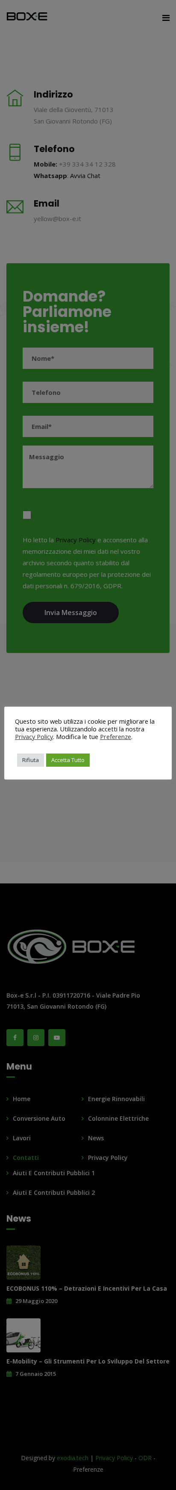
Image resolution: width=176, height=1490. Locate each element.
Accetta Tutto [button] (68, 760)
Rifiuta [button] (30, 760)
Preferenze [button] (115, 736)
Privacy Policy (34, 736)
